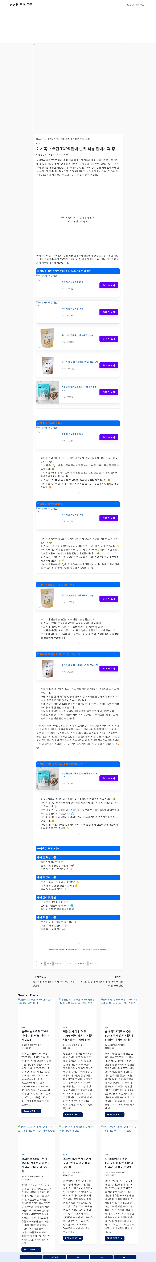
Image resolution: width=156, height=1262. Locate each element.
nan (38, 144)
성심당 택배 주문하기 (47, 155)
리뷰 (49, 963)
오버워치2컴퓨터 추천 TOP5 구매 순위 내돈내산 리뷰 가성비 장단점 (119, 1035)
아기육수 (59, 963)
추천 (68, 963)
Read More (30, 1111)
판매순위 (94, 963)
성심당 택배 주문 (135, 4)
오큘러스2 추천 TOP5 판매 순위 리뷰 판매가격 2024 (35, 1035)
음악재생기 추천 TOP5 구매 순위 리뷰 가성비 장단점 (77, 1162)
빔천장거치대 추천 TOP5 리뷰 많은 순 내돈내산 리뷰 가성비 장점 (78, 1035)
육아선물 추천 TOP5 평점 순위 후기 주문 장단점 (54, 981)
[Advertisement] (78, 26)
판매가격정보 (80, 963)
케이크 (31, 1257)
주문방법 (55, 1257)
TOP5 (40, 963)
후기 (124, 1257)
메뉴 (101, 1257)
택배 (78, 1257)
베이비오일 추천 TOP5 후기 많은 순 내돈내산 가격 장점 (102, 981)
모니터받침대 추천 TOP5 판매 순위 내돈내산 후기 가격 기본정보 (119, 1162)
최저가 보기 (109, 285)
